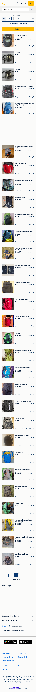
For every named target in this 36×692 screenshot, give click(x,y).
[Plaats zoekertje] (31, 3)
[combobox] (15, 9)
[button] (21, 3)
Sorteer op (16, 15)
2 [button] (20, 575)
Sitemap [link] (4, 669)
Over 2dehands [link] (7, 666)
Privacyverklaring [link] (7, 657)
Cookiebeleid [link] (22, 657)
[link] (4, 3)
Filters (19, 29)
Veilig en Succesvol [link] (24, 650)
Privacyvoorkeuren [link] (8, 661)
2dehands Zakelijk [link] (8, 650)
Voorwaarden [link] (22, 653)
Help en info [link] (6, 653)
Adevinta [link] (21, 666)
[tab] (4, 19)
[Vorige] (10, 575)
